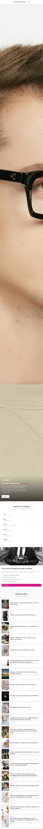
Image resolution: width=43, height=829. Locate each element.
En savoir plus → (6, 585)
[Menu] (29, 2)
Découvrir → (5, 496)
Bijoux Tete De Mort (19, 2)
